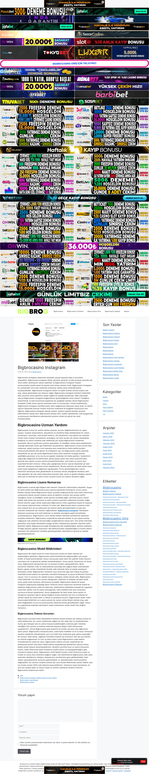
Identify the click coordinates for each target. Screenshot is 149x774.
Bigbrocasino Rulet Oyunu (124, 556)
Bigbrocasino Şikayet (112, 311)
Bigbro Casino (108, 330)
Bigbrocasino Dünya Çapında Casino (112, 510)
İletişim (126, 311)
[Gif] (74, 149)
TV (104, 414)
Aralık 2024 (107, 454)
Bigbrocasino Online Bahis (109, 556)
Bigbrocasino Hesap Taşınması (111, 533)
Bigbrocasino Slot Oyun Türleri (110, 561)
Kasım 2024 (108, 457)
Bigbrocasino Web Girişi (109, 571)
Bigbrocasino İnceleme (75, 311)
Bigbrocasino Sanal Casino (110, 558)
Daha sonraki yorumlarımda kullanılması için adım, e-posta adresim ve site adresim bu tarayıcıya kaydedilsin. (55, 743)
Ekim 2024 (107, 461)
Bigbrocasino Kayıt (121, 535)
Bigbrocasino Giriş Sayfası (113, 357)
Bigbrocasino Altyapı (27, 682)
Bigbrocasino (58, 311)
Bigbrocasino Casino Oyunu (110, 507)
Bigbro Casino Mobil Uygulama (111, 553)
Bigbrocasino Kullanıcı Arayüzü (111, 543)
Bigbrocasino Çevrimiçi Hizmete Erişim (113, 576)
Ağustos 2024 (108, 468)
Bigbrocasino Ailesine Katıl (110, 497)
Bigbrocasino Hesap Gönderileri (111, 530)
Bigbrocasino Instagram (28, 678)
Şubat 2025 (107, 447)
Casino (105, 401)
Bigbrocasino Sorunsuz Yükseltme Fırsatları (114, 566)
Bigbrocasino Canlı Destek (29, 680)
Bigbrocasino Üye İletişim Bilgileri (111, 582)
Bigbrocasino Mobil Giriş (113, 371)
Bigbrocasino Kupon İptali (109, 548)
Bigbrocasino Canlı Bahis (109, 504)
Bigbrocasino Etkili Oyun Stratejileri (112, 512)
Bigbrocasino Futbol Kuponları (110, 515)
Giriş (21, 675)
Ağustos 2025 (108, 440)
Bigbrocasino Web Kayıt (122, 571)
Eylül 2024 (107, 464)
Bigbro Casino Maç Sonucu (110, 551)
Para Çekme (108, 407)
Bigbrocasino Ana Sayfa (109, 502)
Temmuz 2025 (109, 444)
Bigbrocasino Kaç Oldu (109, 540)
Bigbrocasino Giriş (94, 311)
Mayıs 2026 (107, 437)
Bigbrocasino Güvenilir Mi (109, 528)
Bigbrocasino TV (107, 569)
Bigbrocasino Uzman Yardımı (47, 678)
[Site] (37, 110)
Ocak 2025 (107, 450)
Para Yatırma (108, 411)
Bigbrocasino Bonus (111, 375)
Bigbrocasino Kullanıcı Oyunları (111, 546)
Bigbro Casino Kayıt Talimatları (111, 538)
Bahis (105, 397)
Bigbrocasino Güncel (111, 337)
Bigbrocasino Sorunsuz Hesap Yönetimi (113, 564)
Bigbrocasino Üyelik (111, 378)
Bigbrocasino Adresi (111, 340)
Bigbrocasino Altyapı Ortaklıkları (111, 499)
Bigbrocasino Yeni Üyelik (109, 574)
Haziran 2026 (108, 433)
